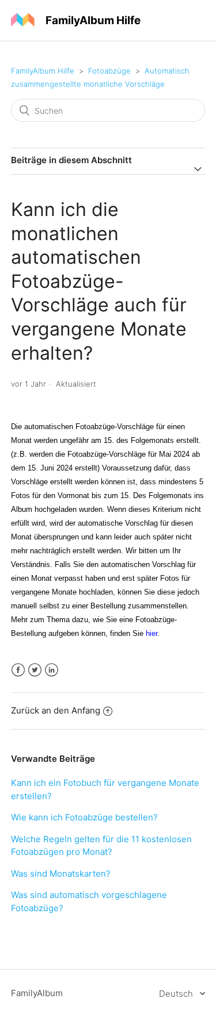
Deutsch (177, 993)
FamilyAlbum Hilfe (42, 70)
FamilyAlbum (37, 993)
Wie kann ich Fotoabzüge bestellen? (84, 817)
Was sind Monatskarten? (61, 873)
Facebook (18, 670)
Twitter (35, 670)
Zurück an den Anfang (55, 710)
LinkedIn (51, 670)
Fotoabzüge (109, 70)
